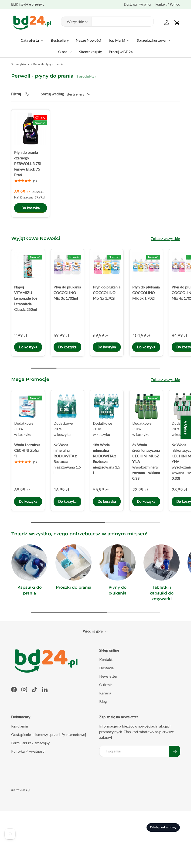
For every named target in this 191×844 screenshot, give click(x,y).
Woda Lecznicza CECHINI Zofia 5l (27, 450)
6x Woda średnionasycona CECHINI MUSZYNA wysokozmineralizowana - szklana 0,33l (146, 461)
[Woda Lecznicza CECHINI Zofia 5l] (28, 406)
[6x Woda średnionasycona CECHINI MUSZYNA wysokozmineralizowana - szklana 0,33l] (146, 406)
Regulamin (19, 726)
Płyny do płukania (117, 590)
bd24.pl (25, 790)
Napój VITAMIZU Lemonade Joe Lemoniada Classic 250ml (25, 298)
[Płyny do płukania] (117, 562)
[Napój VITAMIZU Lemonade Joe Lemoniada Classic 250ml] (28, 266)
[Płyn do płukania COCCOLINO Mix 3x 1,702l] (107, 266)
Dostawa (106, 668)
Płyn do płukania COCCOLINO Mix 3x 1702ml (67, 292)
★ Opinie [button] (186, 427)
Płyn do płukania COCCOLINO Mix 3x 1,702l (106, 292)
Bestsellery (60, 40)
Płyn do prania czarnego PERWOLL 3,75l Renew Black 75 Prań (27, 163)
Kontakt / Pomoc (167, 4)
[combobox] (107, 21)
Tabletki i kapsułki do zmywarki (162, 593)
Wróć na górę (93, 631)
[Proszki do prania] (73, 562)
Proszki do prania (73, 587)
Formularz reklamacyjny (30, 743)
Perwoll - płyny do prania (48, 64)
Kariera (105, 693)
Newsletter (108, 676)
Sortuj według (52, 94)
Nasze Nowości (88, 40)
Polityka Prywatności (28, 751)
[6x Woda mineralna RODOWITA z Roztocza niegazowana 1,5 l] (67, 406)
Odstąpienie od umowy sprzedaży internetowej (48, 734)
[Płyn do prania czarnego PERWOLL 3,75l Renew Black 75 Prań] (30, 128)
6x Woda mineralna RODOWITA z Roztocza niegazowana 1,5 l (67, 458)
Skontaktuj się (90, 51)
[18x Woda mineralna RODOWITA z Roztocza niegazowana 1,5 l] (107, 406)
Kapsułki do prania (29, 590)
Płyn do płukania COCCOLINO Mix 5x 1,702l (146, 292)
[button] (177, 22)
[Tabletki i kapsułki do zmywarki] (161, 562)
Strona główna (20, 64)
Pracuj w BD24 (121, 51)
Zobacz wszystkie (165, 238)
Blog (103, 701)
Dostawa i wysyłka (137, 4)
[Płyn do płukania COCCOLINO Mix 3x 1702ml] (67, 266)
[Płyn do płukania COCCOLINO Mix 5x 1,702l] (146, 266)
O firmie (106, 684)
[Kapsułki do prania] (29, 562)
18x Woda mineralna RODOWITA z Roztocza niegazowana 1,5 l (106, 458)
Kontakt (106, 659)
